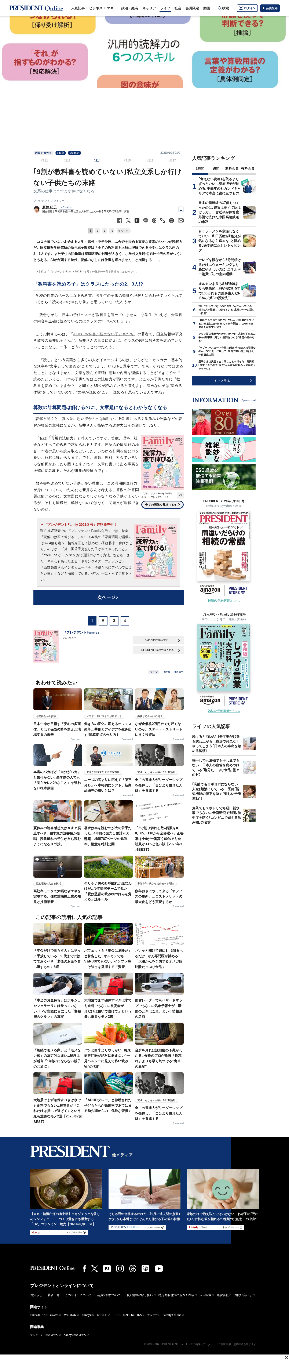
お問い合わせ (243, 1295)
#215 (127, 160)
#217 (172, 160)
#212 (44, 160)
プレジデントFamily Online (164, 1315)
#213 (67, 160)
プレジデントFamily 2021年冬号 (69, 271)
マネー (112, 8)
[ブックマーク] (181, 209)
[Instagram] (120, 1268)
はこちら (224, 600)
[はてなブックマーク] (107, 1268)
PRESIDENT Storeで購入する (157, 650)
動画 (206, 8)
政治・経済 (129, 8)
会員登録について (109, 1295)
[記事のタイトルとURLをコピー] (162, 220)
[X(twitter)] (94, 1268)
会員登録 (272, 8)
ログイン (250, 8)
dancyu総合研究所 (75, 1335)
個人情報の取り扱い (139, 1295)
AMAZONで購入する (156, 640)
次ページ (123, 230)
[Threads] (132, 1268)
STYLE (102, 1315)
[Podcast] (145, 1268)
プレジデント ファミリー (49, 200)
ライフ (165, 8)
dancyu (87, 1315)
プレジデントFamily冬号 (89, 531)
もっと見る (222, 380)
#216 (150, 160)
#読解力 (74, 153)
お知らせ (36, 1295)
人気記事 (78, 8)
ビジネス (96, 8)
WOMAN (70, 1315)
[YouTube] (159, 1268)
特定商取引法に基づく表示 (176, 1295)
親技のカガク (43, 153)
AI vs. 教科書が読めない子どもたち (103, 334)
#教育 (60, 153)
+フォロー (66, 207)
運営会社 (223, 1295)
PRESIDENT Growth (44, 1315)
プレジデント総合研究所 (44, 1335)
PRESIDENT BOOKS (127, 1315)
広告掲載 (205, 1295)
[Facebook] (84, 1268)
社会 (178, 8)
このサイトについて (78, 1295)
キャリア (149, 8)
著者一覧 (53, 1295)
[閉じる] (286, 1357)
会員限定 (192, 8)
